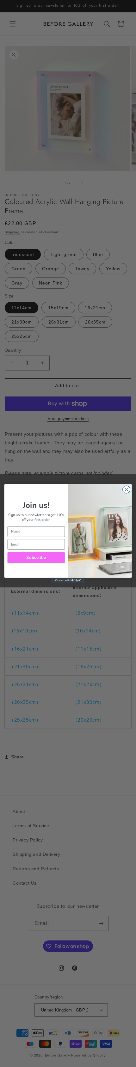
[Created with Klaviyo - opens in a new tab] (68, 580)
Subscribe (36, 557)
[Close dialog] (126, 490)
